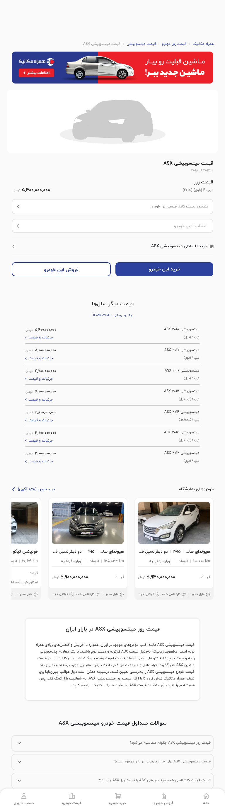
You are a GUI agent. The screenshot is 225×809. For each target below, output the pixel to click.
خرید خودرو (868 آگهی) (36, 489)
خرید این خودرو (164, 269)
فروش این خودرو (61, 270)
